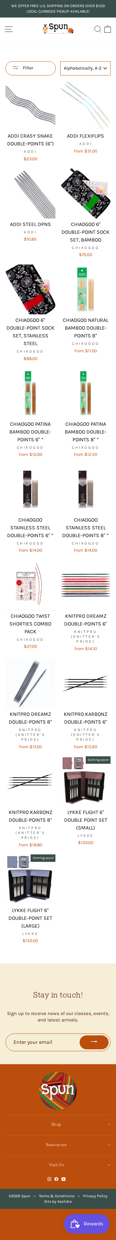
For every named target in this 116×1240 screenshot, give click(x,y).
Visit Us (56, 1164)
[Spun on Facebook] (56, 1179)
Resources (56, 1144)
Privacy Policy (95, 1196)
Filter (27, 68)
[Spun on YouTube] (64, 1179)
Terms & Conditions (56, 1196)
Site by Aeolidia (58, 1201)
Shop (57, 1124)
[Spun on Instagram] (49, 1179)
